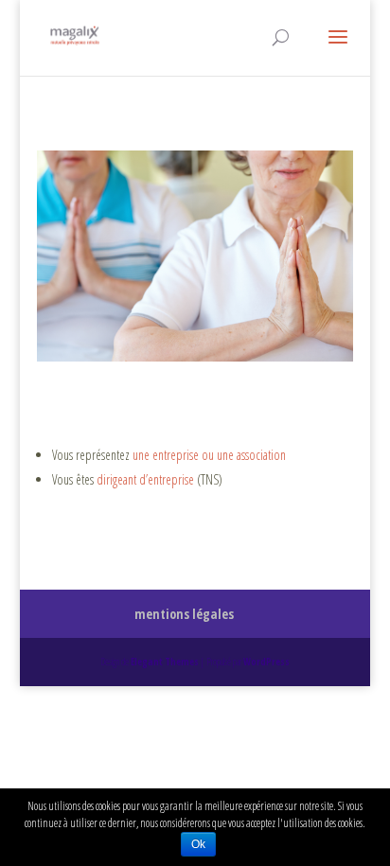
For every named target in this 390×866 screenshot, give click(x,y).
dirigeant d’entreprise (145, 479)
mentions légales (184, 614)
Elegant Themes (165, 661)
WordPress (266, 661)
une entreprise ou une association (209, 455)
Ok (198, 844)
